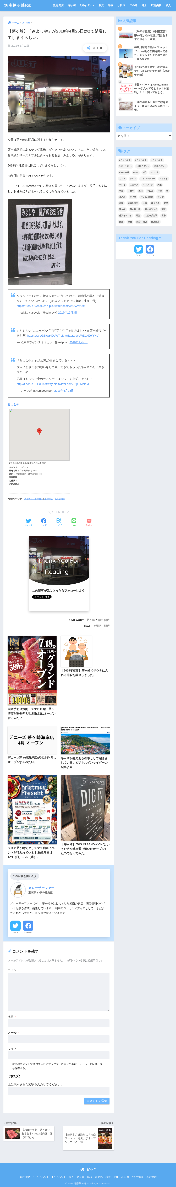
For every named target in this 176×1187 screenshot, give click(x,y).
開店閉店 (155, 222)
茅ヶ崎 (72, 5)
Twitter (15, 932)
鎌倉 (144, 5)
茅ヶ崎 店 (135, 209)
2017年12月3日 (68, 312)
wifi (144, 172)
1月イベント (59, 1177)
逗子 (164, 215)
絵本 (145, 203)
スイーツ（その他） (33, 498)
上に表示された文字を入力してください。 (35, 1084)
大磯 (159, 185)
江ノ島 (133, 197)
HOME (90, 1170)
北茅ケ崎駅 (60, 498)
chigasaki (124, 172)
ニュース (134, 185)
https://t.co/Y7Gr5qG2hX (32, 306)
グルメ (133, 178)
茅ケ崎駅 (48, 498)
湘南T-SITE (133, 203)
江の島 (133, 5)
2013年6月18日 (64, 390)
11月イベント (142, 166)
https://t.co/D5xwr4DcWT (43, 335)
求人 (168, 5)
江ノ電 (160, 197)
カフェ (122, 178)
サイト (12, 1048)
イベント (155, 172)
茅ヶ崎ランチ (151, 209)
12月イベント (160, 166)
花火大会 (155, 203)
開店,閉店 (58, 5)
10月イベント (125, 166)
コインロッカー (148, 178)
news (135, 172)
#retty (49, 384)
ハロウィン (148, 185)
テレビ (122, 185)
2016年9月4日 (78, 342)
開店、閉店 (103, 625)
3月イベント (141, 160)
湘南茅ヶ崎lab (17, 5)
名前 (12, 1016)
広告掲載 (156, 5)
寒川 (141, 191)
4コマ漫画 (138, 1177)
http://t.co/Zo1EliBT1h (31, 384)
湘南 (121, 203)
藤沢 (101, 5)
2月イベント (87, 5)
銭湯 (121, 222)
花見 (166, 203)
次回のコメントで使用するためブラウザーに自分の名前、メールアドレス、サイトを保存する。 (60, 1066)
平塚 (110, 5)
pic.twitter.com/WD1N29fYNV (79, 335)
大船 (121, 191)
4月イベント (157, 160)
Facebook (28, 932)
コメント (14, 970)
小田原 (121, 5)
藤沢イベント (125, 215)
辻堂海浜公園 (151, 215)
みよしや (13, 404)
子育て (131, 191)
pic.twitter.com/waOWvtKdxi (67, 306)
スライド (164, 178)
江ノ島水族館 (147, 197)
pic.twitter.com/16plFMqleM (71, 384)
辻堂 (138, 215)
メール (13, 1032)
